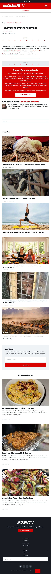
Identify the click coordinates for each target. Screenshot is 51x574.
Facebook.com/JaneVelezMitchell (10, 54)
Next (47, 121)
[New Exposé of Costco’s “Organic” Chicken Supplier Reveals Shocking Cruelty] (25, 136)
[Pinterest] (38, 40)
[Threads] (32, 40)
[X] (9, 40)
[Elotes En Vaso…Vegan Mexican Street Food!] (25, 380)
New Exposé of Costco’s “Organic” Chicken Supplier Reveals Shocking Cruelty (24, 164)
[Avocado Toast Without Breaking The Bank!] (25, 470)
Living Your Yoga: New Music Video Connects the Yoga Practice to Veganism (23, 232)
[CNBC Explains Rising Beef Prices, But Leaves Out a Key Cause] (25, 170)
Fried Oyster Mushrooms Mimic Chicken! (16, 453)
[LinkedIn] (27, 40)
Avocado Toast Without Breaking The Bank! (17, 498)
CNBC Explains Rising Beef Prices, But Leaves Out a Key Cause (19, 198)
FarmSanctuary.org (35, 50)
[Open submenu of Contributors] (47, 550)
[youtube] (29, 1)
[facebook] (21, 1)
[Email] (44, 40)
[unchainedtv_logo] (14, 3)
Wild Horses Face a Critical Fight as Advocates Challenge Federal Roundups (23, 336)
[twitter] (24, 1)
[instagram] (26, 1)
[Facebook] (3, 40)
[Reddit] (21, 40)
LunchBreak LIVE (6, 16)
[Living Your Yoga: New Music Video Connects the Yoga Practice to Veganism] (25, 204)
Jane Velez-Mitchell (7, 31)
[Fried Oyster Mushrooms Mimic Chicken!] (25, 425)
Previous (5, 121)
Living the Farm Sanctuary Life (13, 50)
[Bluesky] (15, 40)
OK (37, 571)
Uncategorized (18, 22)
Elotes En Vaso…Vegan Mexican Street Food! (18, 408)
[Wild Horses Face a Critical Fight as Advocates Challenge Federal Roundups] (25, 308)
